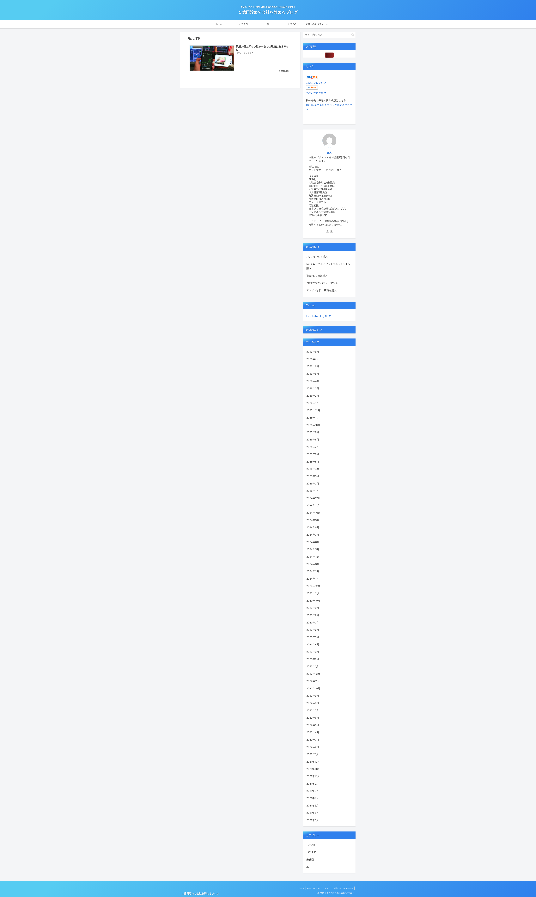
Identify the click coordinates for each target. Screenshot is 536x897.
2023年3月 (312, 651)
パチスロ (311, 852)
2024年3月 (312, 564)
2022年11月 (313, 681)
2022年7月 (312, 710)
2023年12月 (313, 585)
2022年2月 (312, 747)
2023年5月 (312, 637)
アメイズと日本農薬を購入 (321, 290)
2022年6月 (312, 717)
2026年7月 (312, 359)
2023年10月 (313, 600)
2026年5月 (312, 373)
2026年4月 (312, 381)
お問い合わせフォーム (343, 888)
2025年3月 (312, 476)
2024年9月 (312, 520)
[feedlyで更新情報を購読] (327, 231)
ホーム (301, 888)
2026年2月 (312, 395)
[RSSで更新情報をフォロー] (331, 231)
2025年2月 (312, 483)
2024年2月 (312, 571)
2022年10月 (313, 688)
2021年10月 (313, 776)
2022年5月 (312, 725)
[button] (352, 34)
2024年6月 (312, 542)
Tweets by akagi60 (317, 316)
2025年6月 (312, 454)
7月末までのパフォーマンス (322, 282)
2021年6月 (312, 805)
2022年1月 (312, 754)
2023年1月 (312, 666)
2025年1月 (312, 490)
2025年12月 (313, 410)
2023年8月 (312, 615)
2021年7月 (312, 798)
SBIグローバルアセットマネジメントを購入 (328, 266)
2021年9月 (312, 783)
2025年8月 (312, 439)
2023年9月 (312, 607)
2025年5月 (312, 461)
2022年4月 (312, 732)
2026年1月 (312, 402)
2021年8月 (312, 790)
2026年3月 (312, 388)
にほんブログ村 (314, 82)
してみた (311, 844)
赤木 (329, 152)
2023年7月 (312, 622)
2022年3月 (312, 739)
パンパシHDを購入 (317, 256)
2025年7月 (312, 446)
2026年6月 (312, 366)
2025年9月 (312, 432)
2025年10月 (313, 425)
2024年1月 (312, 578)
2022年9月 (312, 695)
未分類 (310, 859)
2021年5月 (312, 812)
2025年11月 (313, 417)
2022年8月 (312, 703)
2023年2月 (312, 659)
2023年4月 (312, 644)
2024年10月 (313, 512)
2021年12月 (313, 761)
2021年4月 (312, 820)
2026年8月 (312, 351)
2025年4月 (312, 468)
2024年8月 (312, 527)
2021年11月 (312, 769)
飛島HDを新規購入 (317, 275)
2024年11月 (313, 505)
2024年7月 (312, 534)
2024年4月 (312, 556)
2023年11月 (313, 593)
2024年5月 (312, 549)
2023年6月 (312, 629)
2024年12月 (313, 498)
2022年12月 (313, 673)
